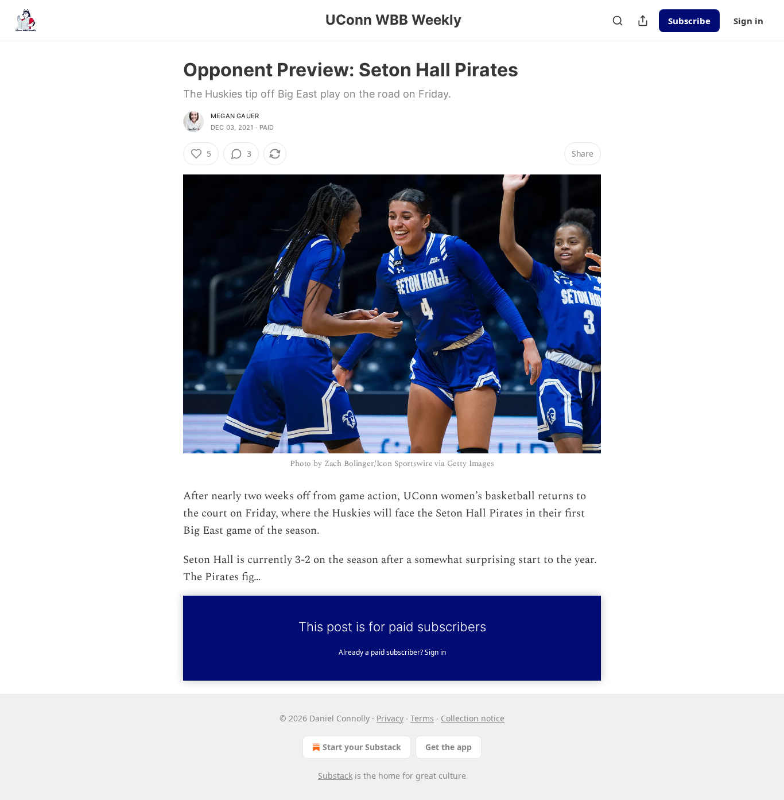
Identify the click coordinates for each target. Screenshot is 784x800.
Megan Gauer (235, 116)
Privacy (390, 718)
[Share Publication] (642, 20)
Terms (422, 718)
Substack (335, 775)
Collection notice (472, 718)
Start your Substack (362, 746)
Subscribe (689, 20)
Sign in (748, 20)
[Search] (617, 20)
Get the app (448, 746)
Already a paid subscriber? (392, 652)
